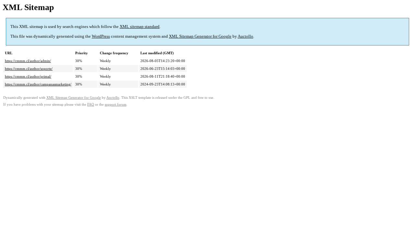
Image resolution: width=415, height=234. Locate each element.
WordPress (101, 36)
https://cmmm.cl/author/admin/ (28, 61)
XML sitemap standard (140, 26)
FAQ (90, 104)
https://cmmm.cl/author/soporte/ (29, 69)
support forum (115, 104)
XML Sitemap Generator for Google (200, 36)
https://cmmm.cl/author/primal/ (28, 76)
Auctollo (245, 36)
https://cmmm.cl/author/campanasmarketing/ (38, 84)
